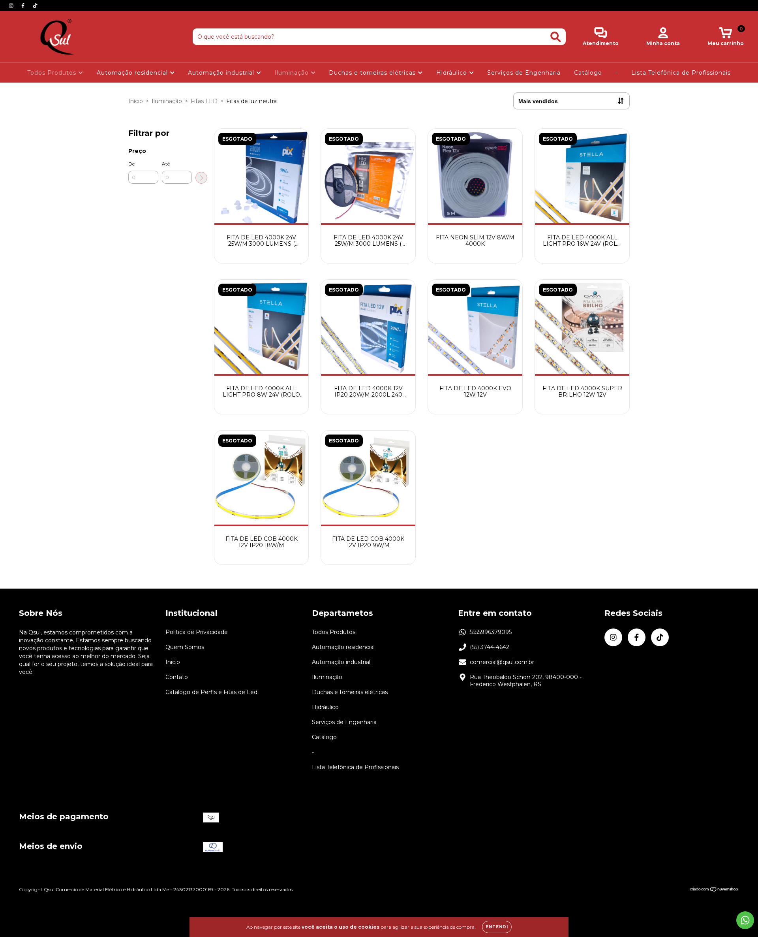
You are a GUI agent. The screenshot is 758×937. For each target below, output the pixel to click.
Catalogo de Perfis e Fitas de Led (211, 692)
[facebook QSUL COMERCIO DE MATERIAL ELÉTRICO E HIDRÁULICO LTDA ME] (24, 5)
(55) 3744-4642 (489, 647)
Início (135, 101)
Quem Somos (184, 647)
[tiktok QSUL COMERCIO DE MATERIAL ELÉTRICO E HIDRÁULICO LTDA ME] (35, 5)
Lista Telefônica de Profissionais (681, 72)
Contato (176, 677)
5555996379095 (491, 632)
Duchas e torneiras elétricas (373, 72)
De (131, 164)
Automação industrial (222, 72)
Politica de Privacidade (196, 632)
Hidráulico (452, 72)
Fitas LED (204, 101)
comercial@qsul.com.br (502, 662)
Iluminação (292, 72)
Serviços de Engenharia (524, 72)
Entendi (497, 926)
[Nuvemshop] (714, 890)
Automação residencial (133, 72)
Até (166, 164)
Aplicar (201, 178)
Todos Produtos (52, 72)
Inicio (172, 662)
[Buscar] (555, 37)
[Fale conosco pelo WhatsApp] (745, 920)
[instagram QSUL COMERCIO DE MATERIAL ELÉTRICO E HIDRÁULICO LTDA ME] (12, 5)
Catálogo (588, 72)
